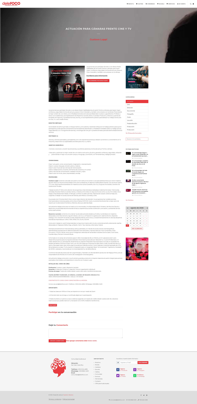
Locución (130, 120)
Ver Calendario (137, 228)
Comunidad (151, 3)
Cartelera (98, 367)
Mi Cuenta (182, 3)
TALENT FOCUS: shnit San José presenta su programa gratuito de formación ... (140, 191)
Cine (128, 104)
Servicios (171, 3)
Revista (131, 3)
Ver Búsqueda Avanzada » (134, 133)
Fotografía (130, 114)
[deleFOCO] (11, 4)
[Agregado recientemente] (193, 4)
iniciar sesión (92, 340)
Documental (131, 111)
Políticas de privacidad (68, 399)
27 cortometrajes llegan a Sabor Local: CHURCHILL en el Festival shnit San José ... (140, 154)
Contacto (98, 381)
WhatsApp (52, 305)
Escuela (161, 3)
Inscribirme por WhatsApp (98, 80)
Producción (130, 126)
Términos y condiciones (55, 399)
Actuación (130, 101)
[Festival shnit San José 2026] (137, 77)
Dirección (130, 107)
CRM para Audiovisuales (102, 383)
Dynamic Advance (68, 395)
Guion (129, 117)
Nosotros (97, 362)
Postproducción (132, 123)
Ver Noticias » (130, 200)
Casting (140, 3)
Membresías (98, 379)
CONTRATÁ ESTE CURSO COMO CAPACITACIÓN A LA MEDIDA (68, 280)
